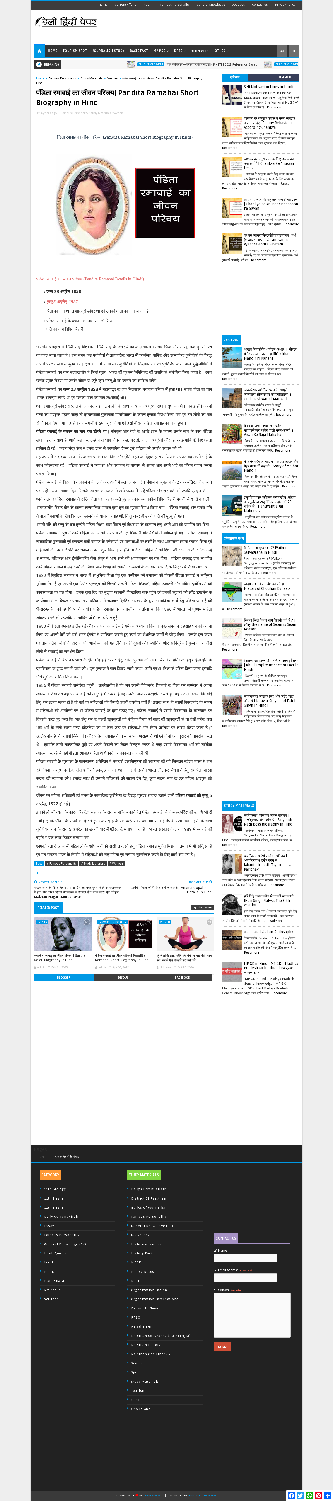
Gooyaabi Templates (202, 1495)
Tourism (138, 1391)
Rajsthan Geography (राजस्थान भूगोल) (161, 1336)
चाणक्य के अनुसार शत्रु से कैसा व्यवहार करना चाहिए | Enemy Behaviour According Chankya (269, 123)
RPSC (178, 51)
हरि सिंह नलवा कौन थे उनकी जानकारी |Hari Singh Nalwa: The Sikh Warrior (269, 900)
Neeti (136, 1281)
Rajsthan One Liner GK (151, 1354)
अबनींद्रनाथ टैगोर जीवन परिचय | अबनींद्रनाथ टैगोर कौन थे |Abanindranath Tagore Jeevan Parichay (269, 863)
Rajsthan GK (141, 1327)
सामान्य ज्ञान (198, 51)
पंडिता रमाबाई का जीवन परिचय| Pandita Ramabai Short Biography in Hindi (122, 958)
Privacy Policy (285, 5)
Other (220, 51)
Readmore (274, 107)
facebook (182, 977)
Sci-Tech (51, 1299)
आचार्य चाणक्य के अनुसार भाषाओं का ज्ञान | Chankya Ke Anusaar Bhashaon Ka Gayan (271, 204)
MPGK (49, 1272)
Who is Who (140, 1409)
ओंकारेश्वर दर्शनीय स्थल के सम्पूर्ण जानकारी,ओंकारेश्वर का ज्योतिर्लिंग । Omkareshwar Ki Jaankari (268, 394)
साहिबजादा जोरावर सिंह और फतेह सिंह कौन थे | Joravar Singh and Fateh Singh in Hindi (270, 701)
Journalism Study (109, 51)
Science (138, 1363)
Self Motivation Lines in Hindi (268, 87)
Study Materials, (100, 113)
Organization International (155, 1299)
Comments (286, 77)
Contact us (260, 5)
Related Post (48, 908)
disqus (123, 977)
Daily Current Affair (61, 1217)
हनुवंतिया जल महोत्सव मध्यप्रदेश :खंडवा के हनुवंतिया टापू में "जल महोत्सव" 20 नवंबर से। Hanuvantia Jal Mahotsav (270, 504)
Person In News (145, 1308)
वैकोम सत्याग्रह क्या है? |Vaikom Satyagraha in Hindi (266, 550)
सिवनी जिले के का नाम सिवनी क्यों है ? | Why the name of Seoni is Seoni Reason (270, 624)
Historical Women (146, 1244)
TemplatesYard (153, 1495)
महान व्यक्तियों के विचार (66, 1157)
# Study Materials (93, 863)
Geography (140, 1235)
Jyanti (49, 1262)
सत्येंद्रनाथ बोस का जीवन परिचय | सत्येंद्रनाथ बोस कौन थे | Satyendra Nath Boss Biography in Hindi (269, 820)
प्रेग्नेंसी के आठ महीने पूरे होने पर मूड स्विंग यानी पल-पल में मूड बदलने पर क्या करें (184, 958)
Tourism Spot (75, 51)
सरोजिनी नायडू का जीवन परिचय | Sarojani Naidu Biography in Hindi (61, 958)
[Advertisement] (216, 27)
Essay (49, 1226)
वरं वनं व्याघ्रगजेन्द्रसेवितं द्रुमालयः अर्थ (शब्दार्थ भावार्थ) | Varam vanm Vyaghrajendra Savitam (270, 240)
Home (103, 5)
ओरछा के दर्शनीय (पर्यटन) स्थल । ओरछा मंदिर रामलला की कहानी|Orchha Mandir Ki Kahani (270, 354)
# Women (116, 863)
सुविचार (235, 77)
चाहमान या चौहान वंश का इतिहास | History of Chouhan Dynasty (267, 586)
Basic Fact (139, 51)
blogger (63, 977)
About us (238, 5)
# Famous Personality (62, 863)
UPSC (135, 1400)
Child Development (118, 64)
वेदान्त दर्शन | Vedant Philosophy (268, 932)
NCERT (148, 5)
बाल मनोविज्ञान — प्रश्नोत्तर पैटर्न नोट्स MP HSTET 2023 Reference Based (179, 64)
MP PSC (159, 51)
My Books (52, 1290)
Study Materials (91, 78)
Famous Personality (175, 5)
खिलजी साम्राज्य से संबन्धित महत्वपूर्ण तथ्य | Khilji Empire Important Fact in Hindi (271, 665)
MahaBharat (55, 1281)
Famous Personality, (75, 113)
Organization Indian (149, 1290)
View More (205, 907)
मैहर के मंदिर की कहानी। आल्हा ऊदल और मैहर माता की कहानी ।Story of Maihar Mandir (271, 466)
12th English (55, 1208)
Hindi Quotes (55, 1253)
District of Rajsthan (148, 1198)
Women (112, 78)
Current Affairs (125, 5)
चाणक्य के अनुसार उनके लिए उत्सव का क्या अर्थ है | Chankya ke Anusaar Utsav (269, 163)
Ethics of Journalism (149, 1208)
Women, (118, 113)
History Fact (141, 1253)
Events (42, 922)
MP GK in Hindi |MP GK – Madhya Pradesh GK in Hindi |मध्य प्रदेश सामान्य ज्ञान (271, 968)
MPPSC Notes (142, 1272)
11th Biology (55, 1189)
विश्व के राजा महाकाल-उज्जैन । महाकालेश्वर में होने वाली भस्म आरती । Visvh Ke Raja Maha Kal (269, 430)
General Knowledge (211, 5)
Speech (137, 1372)
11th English (55, 1198)
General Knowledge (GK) (65, 1244)
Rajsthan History (146, 1345)
